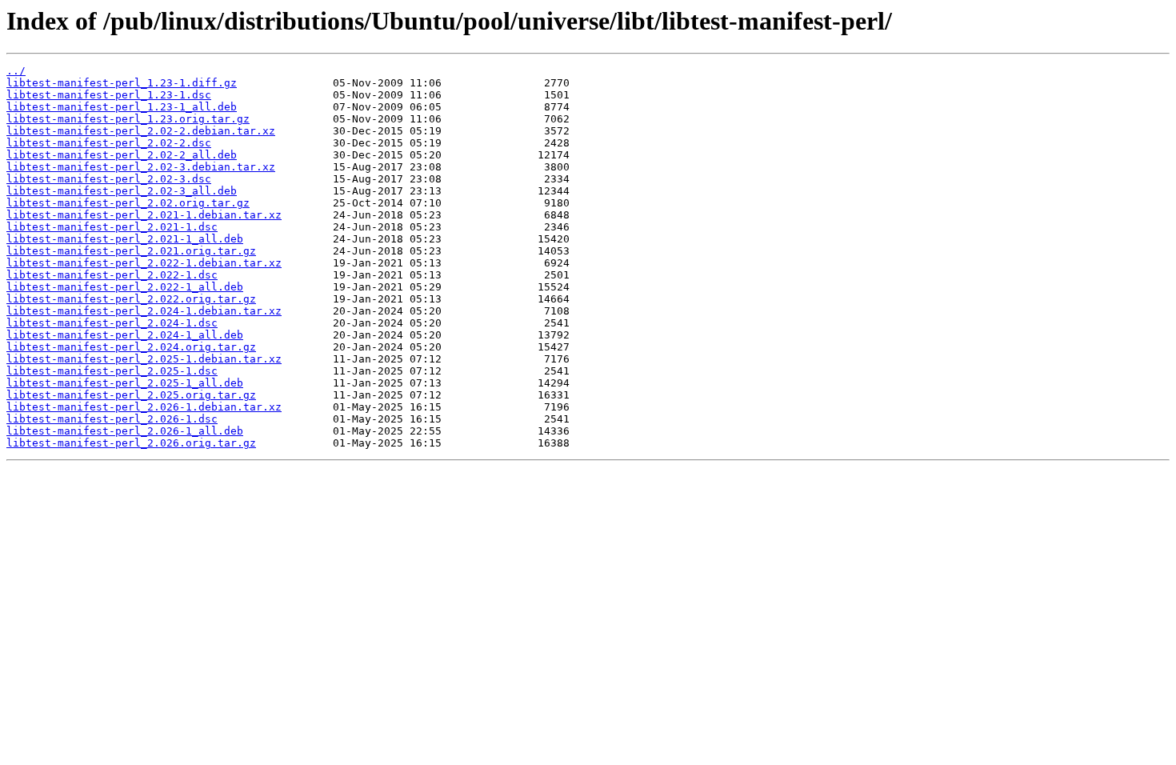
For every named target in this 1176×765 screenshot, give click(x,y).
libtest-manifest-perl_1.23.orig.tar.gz (128, 119)
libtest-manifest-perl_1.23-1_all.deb (121, 107)
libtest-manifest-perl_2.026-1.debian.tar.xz (144, 407)
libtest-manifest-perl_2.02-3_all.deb (121, 191)
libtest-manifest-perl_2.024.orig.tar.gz (131, 347)
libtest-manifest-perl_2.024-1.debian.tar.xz (144, 311)
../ (16, 71)
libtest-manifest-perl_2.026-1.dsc (112, 419)
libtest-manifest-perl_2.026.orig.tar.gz (131, 443)
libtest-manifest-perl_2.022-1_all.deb (124, 287)
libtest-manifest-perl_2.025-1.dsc (112, 371)
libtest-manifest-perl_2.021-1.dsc (112, 227)
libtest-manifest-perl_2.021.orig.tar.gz (131, 251)
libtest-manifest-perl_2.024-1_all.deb (124, 335)
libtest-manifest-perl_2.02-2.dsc (108, 143)
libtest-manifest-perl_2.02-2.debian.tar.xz (140, 131)
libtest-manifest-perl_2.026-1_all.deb (124, 431)
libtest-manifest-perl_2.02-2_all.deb (121, 155)
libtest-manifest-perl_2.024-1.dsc (112, 323)
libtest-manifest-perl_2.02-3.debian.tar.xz (140, 167)
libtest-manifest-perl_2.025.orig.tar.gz (131, 395)
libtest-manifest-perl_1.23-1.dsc (108, 95)
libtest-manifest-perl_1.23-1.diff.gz (121, 83)
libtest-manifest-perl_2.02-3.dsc (108, 179)
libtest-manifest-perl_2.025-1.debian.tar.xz (144, 359)
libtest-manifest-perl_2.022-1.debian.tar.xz (144, 263)
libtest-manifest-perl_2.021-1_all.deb (124, 239)
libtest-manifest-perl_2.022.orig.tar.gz (131, 299)
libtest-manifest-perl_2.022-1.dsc (112, 275)
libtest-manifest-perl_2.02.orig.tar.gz (128, 203)
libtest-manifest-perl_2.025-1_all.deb (124, 383)
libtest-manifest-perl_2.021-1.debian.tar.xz (144, 215)
